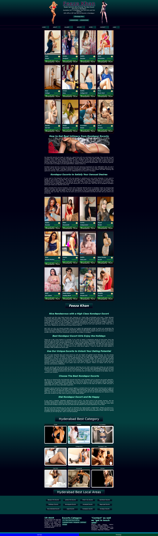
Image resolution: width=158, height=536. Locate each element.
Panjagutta (76, 522)
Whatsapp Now (79, 16)
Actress (102, 468)
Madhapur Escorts (53, 504)
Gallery (66, 27)
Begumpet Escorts (105, 504)
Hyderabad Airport (67, 522)
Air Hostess (102, 424)
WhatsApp (118, 534)
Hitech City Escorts (87, 499)
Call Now (39, 534)
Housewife (79, 468)
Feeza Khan (79, 3)
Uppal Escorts (70, 508)
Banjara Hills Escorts (53, 499)
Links (114, 27)
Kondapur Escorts (104, 508)
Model (55, 424)
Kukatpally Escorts (88, 508)
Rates (90, 27)
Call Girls (55, 468)
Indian (55, 446)
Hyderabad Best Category (79, 419)
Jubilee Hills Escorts (70, 499)
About (55, 27)
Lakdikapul (83, 522)
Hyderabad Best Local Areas (79, 492)
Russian (79, 424)
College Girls (79, 446)
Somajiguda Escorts (70, 504)
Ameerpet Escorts (87, 504)
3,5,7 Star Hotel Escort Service (70, 520)
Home (43, 27)
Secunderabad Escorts (53, 508)
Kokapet (64, 524)
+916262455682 (74, 20)
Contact (102, 27)
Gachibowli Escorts (104, 499)
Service (79, 27)
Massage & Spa (102, 446)
